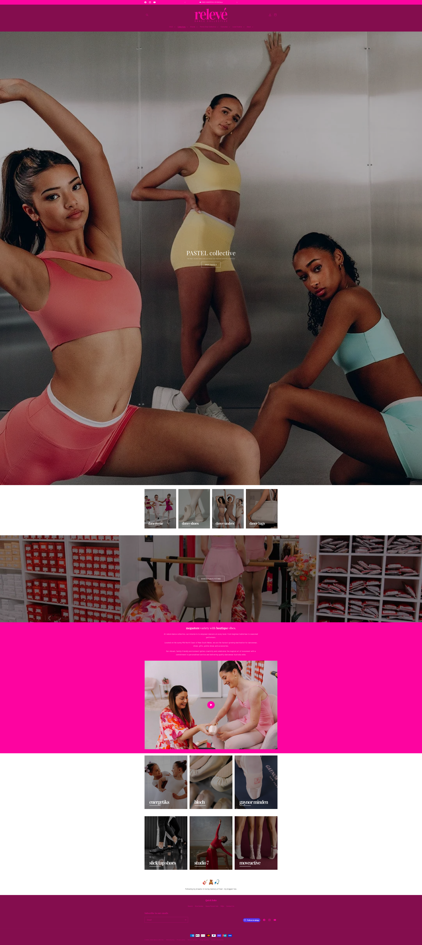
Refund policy (170, 939)
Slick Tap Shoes (152, 873)
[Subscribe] (185, 920)
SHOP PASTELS (211, 264)
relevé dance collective (157, 939)
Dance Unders (219, 532)
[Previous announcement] (185, 2)
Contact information (217, 939)
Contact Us (230, 906)
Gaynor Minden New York (247, 812)
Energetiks (150, 812)
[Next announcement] (237, 2)
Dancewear (150, 532)
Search (190, 906)
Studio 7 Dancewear (199, 873)
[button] (147, 14)
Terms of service (192, 939)
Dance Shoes (184, 532)
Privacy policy (181, 939)
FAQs (222, 906)
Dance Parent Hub (212, 906)
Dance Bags (251, 532)
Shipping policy (204, 939)
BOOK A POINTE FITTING (211, 579)
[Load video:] (211, 705)
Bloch (192, 812)
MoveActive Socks (243, 873)
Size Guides (199, 906)
